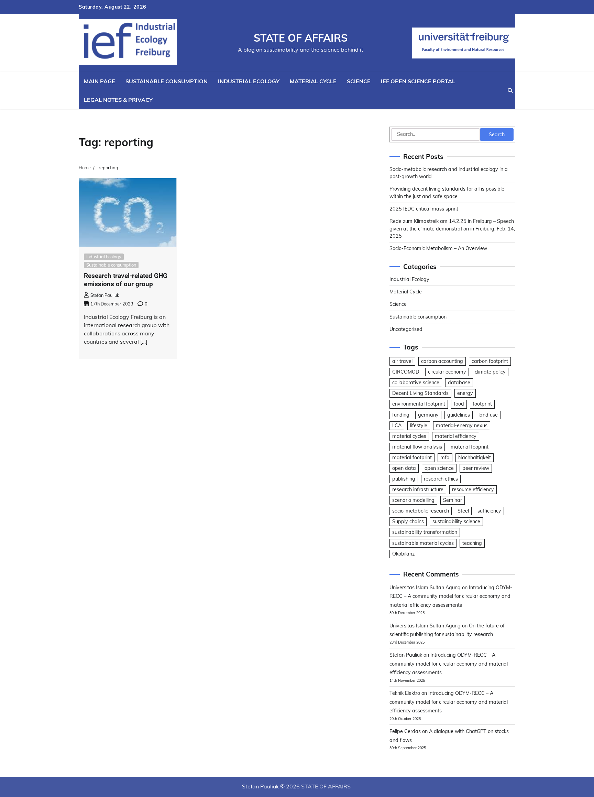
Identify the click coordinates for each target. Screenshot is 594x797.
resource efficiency (473, 489)
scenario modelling (413, 500)
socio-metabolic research (420, 511)
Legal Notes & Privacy (118, 99)
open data (404, 468)
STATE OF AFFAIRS (301, 37)
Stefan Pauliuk (104, 295)
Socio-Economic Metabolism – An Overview (438, 248)
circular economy (447, 372)
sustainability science (456, 521)
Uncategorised (405, 329)
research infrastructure (417, 489)
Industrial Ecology (248, 81)
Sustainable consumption (166, 81)
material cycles (409, 436)
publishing (403, 479)
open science (439, 468)
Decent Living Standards (420, 393)
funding (400, 415)
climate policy (490, 372)
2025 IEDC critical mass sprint (423, 209)
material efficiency (455, 436)
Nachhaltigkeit (474, 457)
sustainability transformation (424, 532)
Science (359, 81)
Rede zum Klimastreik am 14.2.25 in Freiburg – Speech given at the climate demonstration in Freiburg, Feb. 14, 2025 (452, 228)
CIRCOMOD (405, 372)
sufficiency (489, 511)
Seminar (452, 500)
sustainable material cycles (423, 543)
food (459, 404)
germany (428, 415)
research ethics (441, 479)
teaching (472, 543)
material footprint (412, 457)
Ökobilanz (403, 554)
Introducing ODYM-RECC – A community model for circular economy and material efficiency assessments (450, 596)
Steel (463, 511)
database (459, 382)
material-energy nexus (461, 425)
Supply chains (408, 521)
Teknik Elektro (404, 693)
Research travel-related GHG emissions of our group (125, 280)
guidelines (458, 415)
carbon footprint (490, 361)
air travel (402, 361)
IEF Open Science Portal (418, 81)
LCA (397, 425)
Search (497, 134)
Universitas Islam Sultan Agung (425, 587)
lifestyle (418, 425)
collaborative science (415, 382)
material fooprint (469, 447)
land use (488, 415)
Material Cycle (313, 81)
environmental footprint (418, 404)
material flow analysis (417, 447)
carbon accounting (442, 361)
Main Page (99, 81)
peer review (475, 468)
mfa (445, 457)
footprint (482, 404)
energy (465, 393)
